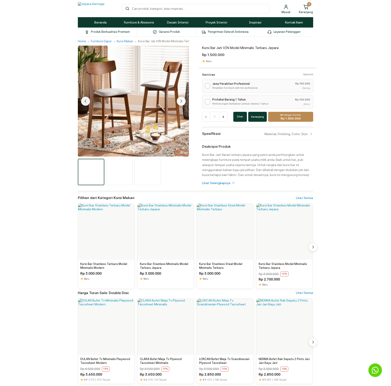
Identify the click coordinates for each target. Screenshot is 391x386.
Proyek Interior (216, 22)
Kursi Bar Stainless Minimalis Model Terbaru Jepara (164, 266)
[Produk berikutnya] (313, 247)
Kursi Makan (125, 41)
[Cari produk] (127, 8)
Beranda (100, 22)
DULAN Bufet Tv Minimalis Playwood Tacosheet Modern (105, 361)
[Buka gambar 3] (147, 172)
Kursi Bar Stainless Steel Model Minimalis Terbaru (220, 266)
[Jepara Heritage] (97, 8)
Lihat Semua (304, 198)
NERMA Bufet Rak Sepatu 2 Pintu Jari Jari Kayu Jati (284, 361)
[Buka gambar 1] (91, 172)
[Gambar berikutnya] (181, 101)
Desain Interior (178, 22)
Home (82, 41)
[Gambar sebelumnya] (85, 101)
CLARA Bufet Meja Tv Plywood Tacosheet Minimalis (161, 361)
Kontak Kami (294, 22)
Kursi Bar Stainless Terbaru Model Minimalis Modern (103, 266)
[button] (375, 370)
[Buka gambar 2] (119, 172)
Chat (240, 116)
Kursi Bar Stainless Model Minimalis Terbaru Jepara (283, 266)
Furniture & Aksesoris (139, 22)
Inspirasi (255, 22)
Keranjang (257, 116)
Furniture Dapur (101, 41)
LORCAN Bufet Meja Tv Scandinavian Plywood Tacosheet (224, 361)
